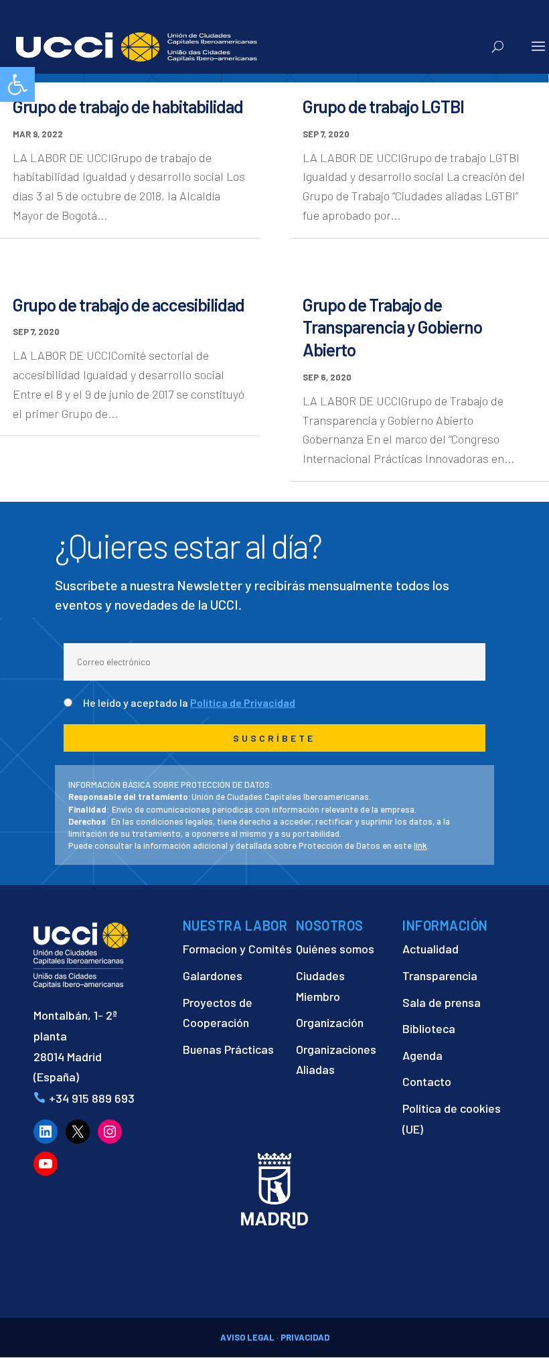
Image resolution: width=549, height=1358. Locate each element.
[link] (17, 84)
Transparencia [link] (439, 975)
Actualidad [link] (430, 948)
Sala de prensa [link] (441, 1002)
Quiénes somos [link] (335, 948)
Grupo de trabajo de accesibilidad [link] (128, 304)
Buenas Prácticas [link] (228, 1049)
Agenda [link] (422, 1055)
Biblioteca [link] (428, 1028)
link (420, 845)
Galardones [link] (212, 975)
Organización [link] (330, 1022)
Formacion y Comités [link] (237, 948)
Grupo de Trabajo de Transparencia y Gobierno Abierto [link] (392, 327)
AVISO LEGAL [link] (247, 1337)
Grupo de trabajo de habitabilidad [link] (128, 106)
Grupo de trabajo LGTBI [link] (383, 106)
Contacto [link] (426, 1081)
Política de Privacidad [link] (242, 702)
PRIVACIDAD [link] (305, 1337)
